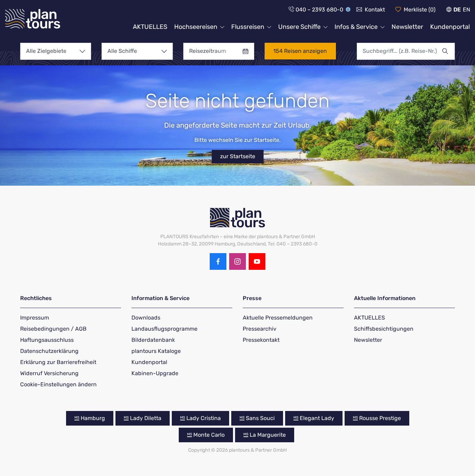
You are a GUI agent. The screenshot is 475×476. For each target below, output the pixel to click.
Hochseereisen (195, 27)
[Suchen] (448, 51)
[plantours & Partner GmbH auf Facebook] (218, 261)
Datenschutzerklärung (49, 351)
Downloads (145, 317)
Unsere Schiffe (299, 27)
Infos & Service (356, 27)
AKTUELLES (150, 27)
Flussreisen (247, 27)
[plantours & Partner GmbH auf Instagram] (237, 261)
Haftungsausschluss (47, 340)
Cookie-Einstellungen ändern (58, 384)
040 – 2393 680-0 (319, 9)
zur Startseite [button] (237, 156)
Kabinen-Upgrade (154, 373)
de (457, 9)
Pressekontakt (261, 340)
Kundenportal (450, 27)
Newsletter (407, 27)
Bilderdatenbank (153, 340)
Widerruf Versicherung (49, 373)
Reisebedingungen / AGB (53, 328)
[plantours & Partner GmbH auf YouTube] (257, 261)
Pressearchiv (259, 328)
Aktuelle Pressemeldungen (278, 317)
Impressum (34, 317)
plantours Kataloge (156, 351)
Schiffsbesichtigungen (383, 328)
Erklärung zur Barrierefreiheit (58, 362)
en (466, 9)
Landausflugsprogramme (164, 328)
